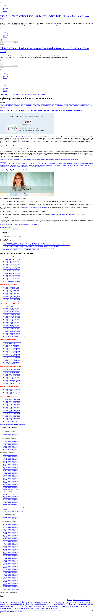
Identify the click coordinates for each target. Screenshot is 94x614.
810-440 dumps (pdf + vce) (10, 586)
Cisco (4, 6)
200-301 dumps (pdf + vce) (10, 434)
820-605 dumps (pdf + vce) (10, 588)
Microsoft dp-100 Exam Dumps (11, 291)
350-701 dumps (41, 604)
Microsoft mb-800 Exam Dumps (11, 328)
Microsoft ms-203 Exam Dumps (11, 351)
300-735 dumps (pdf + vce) (10, 484)
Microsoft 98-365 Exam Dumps (11, 407)
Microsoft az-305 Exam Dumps (11, 270)
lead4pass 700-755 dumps (31, 608)
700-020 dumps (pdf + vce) (10, 558)
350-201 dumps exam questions (49, 163)
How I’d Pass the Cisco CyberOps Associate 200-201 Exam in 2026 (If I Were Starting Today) (28, 248)
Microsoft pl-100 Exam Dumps (11, 330)
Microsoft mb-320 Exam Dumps (11, 317)
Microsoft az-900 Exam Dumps (11, 371)
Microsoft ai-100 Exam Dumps (11, 287)
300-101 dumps (43, 602)
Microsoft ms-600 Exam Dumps (11, 357)
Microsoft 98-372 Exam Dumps (11, 413)
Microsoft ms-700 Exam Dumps (11, 359)
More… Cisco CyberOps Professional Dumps (15, 511)
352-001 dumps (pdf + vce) (10, 517)
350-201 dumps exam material (73, 214)
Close (2, 43)
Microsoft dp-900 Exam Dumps (11, 374)
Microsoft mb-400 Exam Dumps (11, 322)
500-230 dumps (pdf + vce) (10, 534)
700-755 (60, 604)
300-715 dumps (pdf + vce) (10, 478)
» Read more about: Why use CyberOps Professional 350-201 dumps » (19, 224)
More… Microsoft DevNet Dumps (12, 449)
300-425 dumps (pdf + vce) (10, 459)
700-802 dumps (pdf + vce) (10, 582)
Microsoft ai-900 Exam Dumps (11, 372)
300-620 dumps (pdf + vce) (10, 472)
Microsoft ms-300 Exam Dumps (11, 353)
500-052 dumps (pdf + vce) (10, 530)
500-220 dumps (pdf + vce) (10, 554)
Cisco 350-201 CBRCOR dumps (41, 104)
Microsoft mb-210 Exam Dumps (11, 308)
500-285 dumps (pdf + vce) (10, 555)
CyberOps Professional (13, 105)
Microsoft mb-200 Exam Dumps (11, 307)
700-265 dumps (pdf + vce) (10, 568)
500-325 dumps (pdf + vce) (10, 535)
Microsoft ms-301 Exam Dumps (11, 354)
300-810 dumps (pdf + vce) (10, 486)
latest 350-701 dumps (18, 606)
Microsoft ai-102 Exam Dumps (11, 288)
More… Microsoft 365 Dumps (11, 363)
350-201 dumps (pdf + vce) (10, 510)
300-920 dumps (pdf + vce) (10, 447)
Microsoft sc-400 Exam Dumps (11, 394)
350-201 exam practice (65, 163)
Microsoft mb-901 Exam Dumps (11, 375)
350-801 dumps (52, 604)
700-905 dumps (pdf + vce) (10, 585)
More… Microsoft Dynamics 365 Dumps (14, 336)
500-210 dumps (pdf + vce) (10, 552)
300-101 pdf (53, 602)
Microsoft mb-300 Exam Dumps (11, 314)
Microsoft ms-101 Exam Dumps (11, 346)
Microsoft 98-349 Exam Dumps (11, 399)
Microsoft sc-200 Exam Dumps (11, 390)
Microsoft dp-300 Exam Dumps (11, 298)
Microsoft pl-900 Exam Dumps (11, 380)
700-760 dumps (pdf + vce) (10, 577)
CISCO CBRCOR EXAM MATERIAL (60, 104)
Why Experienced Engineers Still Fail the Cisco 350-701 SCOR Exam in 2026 (24, 243)
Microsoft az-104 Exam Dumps (11, 259)
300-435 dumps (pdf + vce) (10, 462)
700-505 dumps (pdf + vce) (10, 571)
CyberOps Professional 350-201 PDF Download (29, 166)
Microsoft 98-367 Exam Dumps (11, 410)
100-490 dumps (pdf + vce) (10, 526)
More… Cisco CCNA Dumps (11, 435)
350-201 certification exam (25, 163)
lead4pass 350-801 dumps (42, 606)
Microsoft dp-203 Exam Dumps (11, 296)
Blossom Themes (4, 611)
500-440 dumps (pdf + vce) (10, 549)
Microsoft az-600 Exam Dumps (11, 275)
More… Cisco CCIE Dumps (10, 504)
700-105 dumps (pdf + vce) (10, 563)
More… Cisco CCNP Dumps (10, 489)
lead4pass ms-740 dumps (48, 608)
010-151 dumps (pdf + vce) (10, 524)
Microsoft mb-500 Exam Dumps (11, 324)
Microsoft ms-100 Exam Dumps (11, 345)
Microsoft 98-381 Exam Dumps (11, 416)
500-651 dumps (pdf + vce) (10, 540)
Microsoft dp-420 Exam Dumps (11, 299)
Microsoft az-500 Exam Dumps (11, 273)
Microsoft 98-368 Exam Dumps (11, 412)
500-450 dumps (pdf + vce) (10, 551)
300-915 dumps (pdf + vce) (10, 446)
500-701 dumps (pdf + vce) (10, 547)
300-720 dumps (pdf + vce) (10, 479)
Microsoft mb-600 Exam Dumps (11, 325)
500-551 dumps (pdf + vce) (10, 544)
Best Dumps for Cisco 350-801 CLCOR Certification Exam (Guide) (21, 249)
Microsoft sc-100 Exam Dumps (11, 389)
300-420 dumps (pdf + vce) (10, 458)
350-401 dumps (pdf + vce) (10, 495)
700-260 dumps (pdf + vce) (10, 566)
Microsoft (5, 8)
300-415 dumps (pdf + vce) (10, 456)
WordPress (19, 611)
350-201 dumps (37, 163)
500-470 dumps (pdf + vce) (10, 543)
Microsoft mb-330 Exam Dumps (11, 319)
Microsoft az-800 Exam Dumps (11, 278)
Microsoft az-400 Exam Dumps (11, 272)
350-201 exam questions (77, 163)
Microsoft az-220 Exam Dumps (11, 266)
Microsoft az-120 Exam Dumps (11, 261)
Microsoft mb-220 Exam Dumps (11, 310)
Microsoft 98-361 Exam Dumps (11, 401)
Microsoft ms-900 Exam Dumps (11, 382)
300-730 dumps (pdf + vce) (10, 483)
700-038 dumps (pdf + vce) (10, 560)
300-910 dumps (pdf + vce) (10, 444)
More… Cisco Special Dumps (11, 589)
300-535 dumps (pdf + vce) (10, 467)
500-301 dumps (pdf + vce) (10, 532)
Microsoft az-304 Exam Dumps (11, 269)
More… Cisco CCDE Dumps (11, 518)
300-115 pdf (77, 602)
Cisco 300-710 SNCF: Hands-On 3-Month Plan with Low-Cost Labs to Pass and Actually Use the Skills (31, 246)
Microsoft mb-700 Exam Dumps (11, 327)
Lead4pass (29, 606)
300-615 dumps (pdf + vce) (10, 470)
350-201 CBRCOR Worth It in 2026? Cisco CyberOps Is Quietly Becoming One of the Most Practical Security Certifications (41, 110)
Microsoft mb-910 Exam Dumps (11, 377)
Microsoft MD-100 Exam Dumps (12, 342)
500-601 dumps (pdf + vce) (10, 538)
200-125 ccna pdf (78, 600)
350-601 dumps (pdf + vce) (10, 498)
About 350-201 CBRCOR (22, 104)
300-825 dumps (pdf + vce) (10, 487)
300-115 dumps (68, 602)
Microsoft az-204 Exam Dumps (11, 264)
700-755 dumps (68, 604)
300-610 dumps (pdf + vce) (10, 469)
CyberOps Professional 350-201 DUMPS (62, 105)
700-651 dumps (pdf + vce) (10, 574)
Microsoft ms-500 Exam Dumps (11, 356)
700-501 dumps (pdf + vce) (10, 569)
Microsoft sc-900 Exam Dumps (11, 383)
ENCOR (15, 136)
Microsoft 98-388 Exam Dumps (11, 419)
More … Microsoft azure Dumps (11, 281)
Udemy (83, 214)
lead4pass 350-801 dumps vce (81, 606)
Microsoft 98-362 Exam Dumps (11, 402)
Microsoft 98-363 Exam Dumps (11, 404)
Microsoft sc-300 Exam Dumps (11, 392)
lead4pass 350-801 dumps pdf (61, 606)
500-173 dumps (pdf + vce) (10, 529)
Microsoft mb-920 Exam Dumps (11, 378)
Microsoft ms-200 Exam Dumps (11, 348)
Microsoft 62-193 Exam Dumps (11, 369)
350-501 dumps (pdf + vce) (10, 496)
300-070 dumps (33, 602)
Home (4, 5)
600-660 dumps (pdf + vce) (10, 557)
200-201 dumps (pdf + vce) (10, 527)
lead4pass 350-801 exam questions (11, 608)
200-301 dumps (21, 602)
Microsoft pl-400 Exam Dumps (11, 333)
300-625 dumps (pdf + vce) (10, 473)
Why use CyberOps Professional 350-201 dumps (16, 170)
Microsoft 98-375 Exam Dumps (11, 415)
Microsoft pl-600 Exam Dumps (11, 334)
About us (5, 10)
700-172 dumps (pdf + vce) (10, 565)
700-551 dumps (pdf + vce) (10, 572)
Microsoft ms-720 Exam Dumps (11, 360)
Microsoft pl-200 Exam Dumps (11, 331)
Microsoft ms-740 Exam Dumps (11, 362)
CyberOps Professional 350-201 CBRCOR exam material (35, 105)
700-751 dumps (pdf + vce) (10, 578)
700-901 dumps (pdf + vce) (10, 583)
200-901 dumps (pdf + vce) (10, 441)
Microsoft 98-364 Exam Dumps (11, 405)
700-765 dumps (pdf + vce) (10, 580)
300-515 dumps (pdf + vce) (10, 466)
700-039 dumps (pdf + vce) (10, 561)
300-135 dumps (9, 604)
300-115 (59, 602)
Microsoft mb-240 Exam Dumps (11, 313)
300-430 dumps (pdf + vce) (10, 461)
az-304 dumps (78, 604)
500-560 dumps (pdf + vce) (10, 546)
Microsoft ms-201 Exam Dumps (11, 349)
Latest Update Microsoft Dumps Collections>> (13, 424)
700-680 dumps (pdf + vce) (10, 575)
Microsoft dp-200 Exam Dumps (11, 293)
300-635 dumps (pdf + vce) (10, 475)
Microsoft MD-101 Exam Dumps (12, 343)
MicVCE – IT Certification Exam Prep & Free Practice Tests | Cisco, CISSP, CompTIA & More (36, 610)
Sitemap (5, 11)
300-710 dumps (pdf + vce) (10, 476)
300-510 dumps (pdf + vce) (10, 464)
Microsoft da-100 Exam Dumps (11, 290)
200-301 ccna (9, 602)
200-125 (69, 600)
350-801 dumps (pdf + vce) (10, 501)
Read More (3, 162)
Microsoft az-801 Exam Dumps (11, 280)
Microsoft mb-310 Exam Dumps (11, 316)
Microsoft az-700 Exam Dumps (11, 276)
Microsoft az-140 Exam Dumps (11, 262)
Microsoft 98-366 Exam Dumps (11, 409)
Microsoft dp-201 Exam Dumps (11, 295)
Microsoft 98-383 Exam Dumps (11, 418)
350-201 (15, 163)
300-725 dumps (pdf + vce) (10, 481)
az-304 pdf (86, 604)
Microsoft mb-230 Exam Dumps (11, 311)
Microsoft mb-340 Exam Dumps (11, 320)
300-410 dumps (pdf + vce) (10, 455)
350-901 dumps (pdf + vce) (10, 443)
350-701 (33, 604)
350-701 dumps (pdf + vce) (10, 499)
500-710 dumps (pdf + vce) (10, 541)
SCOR (22, 136)
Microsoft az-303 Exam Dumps (11, 267)
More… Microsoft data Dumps (11, 301)
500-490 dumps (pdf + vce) (10, 537)
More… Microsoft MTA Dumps (11, 421)
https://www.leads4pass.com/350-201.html (35, 207)
